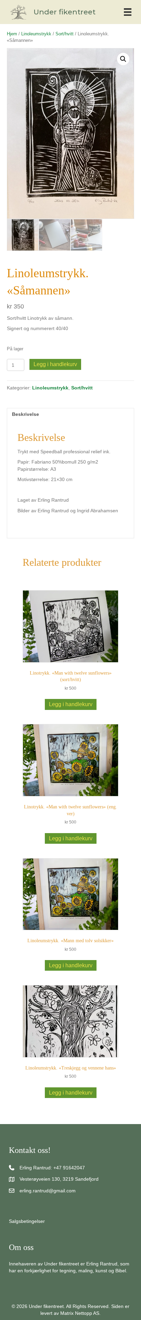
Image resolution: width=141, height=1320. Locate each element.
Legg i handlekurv (55, 364)
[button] (123, 59)
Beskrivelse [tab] (25, 414)
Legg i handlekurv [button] (70, 704)
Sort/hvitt (64, 33)
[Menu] (127, 12)
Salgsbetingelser (27, 1221)
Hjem (12, 33)
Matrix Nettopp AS (79, 1313)
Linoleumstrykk (36, 33)
